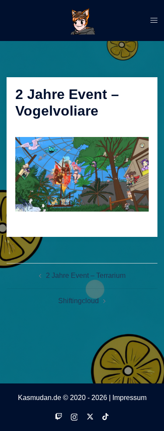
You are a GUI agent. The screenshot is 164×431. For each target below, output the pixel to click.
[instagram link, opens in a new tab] (74, 416)
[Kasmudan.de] (82, 20)
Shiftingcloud (78, 300)
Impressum (129, 397)
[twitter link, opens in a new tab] (90, 416)
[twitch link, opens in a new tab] (58, 416)
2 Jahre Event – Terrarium (86, 275)
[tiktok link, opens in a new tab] (105, 416)
